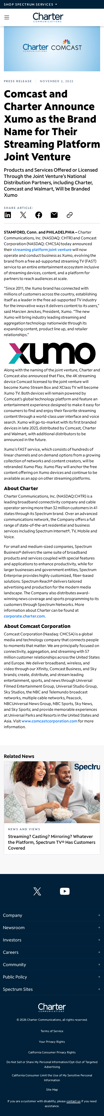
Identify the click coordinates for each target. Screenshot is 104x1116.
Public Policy (15, 977)
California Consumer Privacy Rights (52, 1052)
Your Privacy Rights (52, 1041)
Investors (12, 940)
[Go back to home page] (52, 1008)
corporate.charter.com (24, 615)
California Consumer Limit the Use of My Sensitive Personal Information (52, 1077)
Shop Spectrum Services (28, 4)
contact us (74, 1101)
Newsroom (14, 927)
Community (14, 964)
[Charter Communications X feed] (38, 891)
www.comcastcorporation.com (49, 720)
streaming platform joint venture (42, 249)
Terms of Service (52, 1031)
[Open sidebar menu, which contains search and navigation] (8, 17)
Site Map (52, 1089)
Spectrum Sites (18, 989)
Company (12, 915)
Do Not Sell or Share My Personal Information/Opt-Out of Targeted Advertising (52, 1064)
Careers (10, 952)
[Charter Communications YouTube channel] (65, 891)
